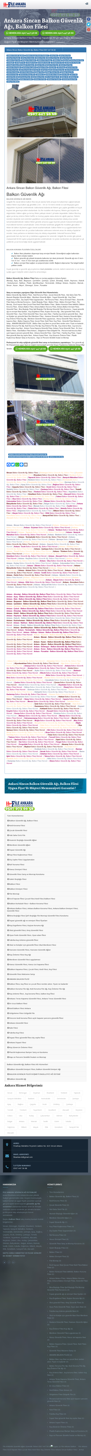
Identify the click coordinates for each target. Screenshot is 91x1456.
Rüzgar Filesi (39, 72)
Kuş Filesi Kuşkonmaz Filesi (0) (61, 1226)
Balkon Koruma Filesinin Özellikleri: (37, 55)
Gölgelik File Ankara (27, 65)
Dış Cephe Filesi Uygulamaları (21, 859)
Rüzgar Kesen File (67, 72)
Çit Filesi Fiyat (72, 67)
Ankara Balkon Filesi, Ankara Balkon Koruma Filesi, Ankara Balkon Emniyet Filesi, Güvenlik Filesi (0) (67, 1280)
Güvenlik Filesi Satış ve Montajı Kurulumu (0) (67, 1243)
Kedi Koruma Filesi (23, 77)
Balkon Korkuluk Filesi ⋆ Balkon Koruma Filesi (28, 903)
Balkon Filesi (40, 58)
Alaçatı (35, 1127)
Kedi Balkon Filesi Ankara (20, 1008)
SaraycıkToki (74, 1127)
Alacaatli (66, 1110)
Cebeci (9, 1116)
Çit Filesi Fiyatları (26, 70)
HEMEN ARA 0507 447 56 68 (22, 33)
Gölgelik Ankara (13, 65)
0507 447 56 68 (20, 1168)
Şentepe (76, 1098)
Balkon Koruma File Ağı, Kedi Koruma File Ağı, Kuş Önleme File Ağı (37, 989)
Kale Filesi (13, 1028)
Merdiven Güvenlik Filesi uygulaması (24, 959)
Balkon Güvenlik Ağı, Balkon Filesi (23, 472)
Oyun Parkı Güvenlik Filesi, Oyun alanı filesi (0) (67, 1307)
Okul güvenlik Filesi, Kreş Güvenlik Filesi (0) (66, 1302)
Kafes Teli (65, 77)
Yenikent (64, 1093)
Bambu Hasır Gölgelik (54, 74)
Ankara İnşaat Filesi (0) (58, 1422)
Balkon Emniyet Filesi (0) (59, 1256)
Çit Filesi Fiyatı (13, 70)
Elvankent (50, 1093)
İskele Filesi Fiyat (52, 65)
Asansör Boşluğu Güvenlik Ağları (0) (63, 1213)
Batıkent (31, 1098)
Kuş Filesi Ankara (28, 58)
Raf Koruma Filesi (16, 864)
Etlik (46, 1127)
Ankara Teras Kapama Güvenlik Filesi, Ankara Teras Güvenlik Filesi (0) (66, 1380)
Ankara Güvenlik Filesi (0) (59, 1405)
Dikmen (59, 1116)
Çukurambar (45, 1116)
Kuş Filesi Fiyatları (14, 58)
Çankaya (69, 1104)
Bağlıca (20, 1104)
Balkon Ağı (58, 60)
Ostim (56, 1121)
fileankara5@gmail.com (23, 1157)
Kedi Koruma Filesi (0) (58, 1200)
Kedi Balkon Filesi (38, 77)
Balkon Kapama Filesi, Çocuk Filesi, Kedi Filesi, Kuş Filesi (33, 969)
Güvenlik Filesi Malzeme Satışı (22, 974)
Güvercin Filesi (13, 74)
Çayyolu (33, 1104)
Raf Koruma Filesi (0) (57, 1235)
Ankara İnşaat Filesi (17, 1042)
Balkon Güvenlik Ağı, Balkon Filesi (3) (64, 1196)
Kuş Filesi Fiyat (65, 55)
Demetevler (61, 1098)
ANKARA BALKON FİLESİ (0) (60, 1355)
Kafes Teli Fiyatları (26, 79)
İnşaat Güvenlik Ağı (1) (58, 1222)
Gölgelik (11, 63)
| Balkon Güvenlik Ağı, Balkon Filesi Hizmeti (26, 661)
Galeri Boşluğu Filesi (17, 879)
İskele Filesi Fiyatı (66, 65)
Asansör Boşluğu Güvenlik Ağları (23, 840)
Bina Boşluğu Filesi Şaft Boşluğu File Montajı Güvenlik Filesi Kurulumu (38, 915)
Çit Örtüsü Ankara (27, 72)
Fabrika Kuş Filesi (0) (57, 1414)
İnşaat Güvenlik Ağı (17, 850)
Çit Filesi (53, 67)
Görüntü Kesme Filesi (70, 79)
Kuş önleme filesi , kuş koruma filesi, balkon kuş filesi (32, 993)
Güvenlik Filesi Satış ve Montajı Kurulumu (26, 874)
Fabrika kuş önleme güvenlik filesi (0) (64, 1311)
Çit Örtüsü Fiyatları (72, 70)
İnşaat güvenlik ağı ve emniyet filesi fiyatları (28, 920)
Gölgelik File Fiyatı (58, 63)
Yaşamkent (37, 1110)
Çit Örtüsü (62, 67)
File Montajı (14, 894)
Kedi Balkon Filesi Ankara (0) (60, 1390)
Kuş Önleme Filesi (78, 60)
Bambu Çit (41, 74)
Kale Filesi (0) (54, 1409)
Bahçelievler (73, 1116)
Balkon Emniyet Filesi (18, 889)
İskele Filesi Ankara (30, 67)
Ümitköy (56, 1104)
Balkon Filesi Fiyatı (14, 60)
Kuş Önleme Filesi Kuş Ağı (20, 954)
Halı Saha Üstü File (17, 835)
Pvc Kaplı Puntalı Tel (53, 77)
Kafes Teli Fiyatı (13, 79)
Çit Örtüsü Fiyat (59, 70)
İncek (45, 1104)
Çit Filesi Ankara (13, 72)
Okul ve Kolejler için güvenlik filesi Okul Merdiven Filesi (32, 945)
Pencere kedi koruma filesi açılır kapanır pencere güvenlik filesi (36, 1018)
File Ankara (83, 1446)
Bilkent (24, 1127)
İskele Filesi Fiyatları (15, 67)
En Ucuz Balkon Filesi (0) (59, 1386)
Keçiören (79, 1110)
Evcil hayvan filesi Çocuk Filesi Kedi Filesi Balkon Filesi (32, 898)
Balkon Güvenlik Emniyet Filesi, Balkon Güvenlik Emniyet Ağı (28, 454)
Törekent (23, 1110)
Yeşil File (37, 70)
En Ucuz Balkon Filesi (18, 1003)
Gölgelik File (20, 63)
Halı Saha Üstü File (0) (58, 1209)
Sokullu (68, 1121)
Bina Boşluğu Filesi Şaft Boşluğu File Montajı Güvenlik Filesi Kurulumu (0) (65, 1288)
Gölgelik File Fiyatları (73, 63)
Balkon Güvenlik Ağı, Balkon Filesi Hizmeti (29, 525)
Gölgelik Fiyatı (32, 63)
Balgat (9, 1121)
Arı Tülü (74, 74)
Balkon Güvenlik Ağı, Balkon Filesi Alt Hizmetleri (27, 1064)
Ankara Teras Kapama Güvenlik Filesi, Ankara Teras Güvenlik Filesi (37, 998)
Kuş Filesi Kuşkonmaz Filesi (20, 855)
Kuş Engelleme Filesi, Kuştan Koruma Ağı (26, 925)
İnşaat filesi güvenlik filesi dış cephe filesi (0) (66, 1418)
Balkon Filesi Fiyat (53, 58)
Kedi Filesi (12, 77)
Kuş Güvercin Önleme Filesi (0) (61, 1427)
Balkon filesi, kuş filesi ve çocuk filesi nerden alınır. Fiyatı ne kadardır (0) (65, 1360)
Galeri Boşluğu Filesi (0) (58, 1248)
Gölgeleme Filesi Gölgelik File (22, 1013)
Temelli (10, 1110)
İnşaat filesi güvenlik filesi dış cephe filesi (27, 1037)
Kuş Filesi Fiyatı (66, 58)
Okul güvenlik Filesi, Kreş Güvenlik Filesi (26, 930)
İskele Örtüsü (43, 67)
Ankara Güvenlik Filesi (18, 1023)
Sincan (9, 1093)
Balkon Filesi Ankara (29, 60)
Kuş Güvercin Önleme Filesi (20, 1047)
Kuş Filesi (55, 55)
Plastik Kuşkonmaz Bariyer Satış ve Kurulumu (28, 1052)
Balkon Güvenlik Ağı (57, 457)
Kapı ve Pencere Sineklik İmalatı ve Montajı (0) (67, 1435)
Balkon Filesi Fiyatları (45, 60)
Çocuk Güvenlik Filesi (18, 830)
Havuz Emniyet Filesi (18, 869)
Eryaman (36, 1093)
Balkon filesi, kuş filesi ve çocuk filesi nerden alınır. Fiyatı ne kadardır (38, 984)
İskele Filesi (40, 65)
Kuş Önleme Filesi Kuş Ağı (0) (61, 1329)
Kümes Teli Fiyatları (54, 79)
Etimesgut (23, 1093)
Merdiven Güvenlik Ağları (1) (60, 1218)
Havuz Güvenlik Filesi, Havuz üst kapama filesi (29, 964)
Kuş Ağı (67, 60)
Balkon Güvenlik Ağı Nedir (16, 55)
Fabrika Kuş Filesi (16, 1033)
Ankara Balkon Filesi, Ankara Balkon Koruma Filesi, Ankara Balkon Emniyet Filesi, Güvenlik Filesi (42, 909)
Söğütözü (11, 1127)
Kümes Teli (74, 77)
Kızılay (31, 1116)
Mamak (34, 1121)
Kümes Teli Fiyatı (41, 79)
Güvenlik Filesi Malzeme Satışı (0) (62, 1350)
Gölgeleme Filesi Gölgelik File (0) (62, 1394)
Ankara (21, 1121)
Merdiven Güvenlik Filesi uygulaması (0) (65, 1333)
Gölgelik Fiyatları (45, 63)
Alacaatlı (10, 1133)
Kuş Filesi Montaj (14, 82)
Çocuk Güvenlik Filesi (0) (59, 1205)
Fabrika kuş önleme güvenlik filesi (23, 940)
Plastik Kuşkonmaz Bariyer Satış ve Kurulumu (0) (68, 1431)
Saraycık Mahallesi (14, 1098)
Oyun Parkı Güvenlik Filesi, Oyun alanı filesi (27, 935)
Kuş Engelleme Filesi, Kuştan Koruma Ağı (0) (67, 1298)
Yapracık (77, 1093)
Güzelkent (52, 1110)
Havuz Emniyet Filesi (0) (58, 1239)
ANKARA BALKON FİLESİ (19, 979)
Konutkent (59, 1127)
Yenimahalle (45, 1098)
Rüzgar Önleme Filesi (52, 72)
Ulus (20, 1116)
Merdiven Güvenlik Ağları (19, 845)
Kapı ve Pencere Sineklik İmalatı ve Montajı (27, 1057)
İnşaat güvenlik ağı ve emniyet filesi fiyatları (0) (67, 1294)
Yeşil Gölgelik (47, 70)
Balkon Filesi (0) (55, 1252)
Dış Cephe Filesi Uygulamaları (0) (62, 1230)
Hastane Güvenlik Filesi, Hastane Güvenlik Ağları (30, 950)
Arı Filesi (66, 74)
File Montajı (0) (55, 1260)
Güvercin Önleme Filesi (28, 74)
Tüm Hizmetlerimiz (15, 815)
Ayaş (9, 1104)
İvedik (45, 1121)
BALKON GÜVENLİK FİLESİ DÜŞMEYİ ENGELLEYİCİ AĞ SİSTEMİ (29, 457)
